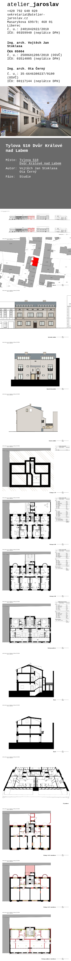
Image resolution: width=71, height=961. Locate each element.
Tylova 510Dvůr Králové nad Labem (40, 161)
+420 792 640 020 (22, 11)
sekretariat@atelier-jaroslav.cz (26, 16)
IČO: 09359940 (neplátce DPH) (33, 33)
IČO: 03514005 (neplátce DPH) (33, 59)
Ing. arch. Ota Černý (26, 69)
